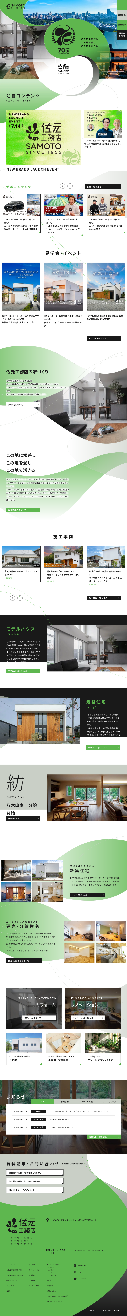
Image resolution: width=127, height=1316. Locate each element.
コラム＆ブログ (34, 1286)
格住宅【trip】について (98, 747)
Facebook (82, 1279)
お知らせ (65, 1101)
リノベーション (53, 1275)
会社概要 (32, 1280)
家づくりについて (15, 404)
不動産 (49, 1280)
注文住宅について (79, 895)
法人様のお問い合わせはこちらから (25, 1181)
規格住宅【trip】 (12, 1280)
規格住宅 (51, 1270)
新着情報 (32, 1275)
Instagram (82, 1265)
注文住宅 (9, 578)
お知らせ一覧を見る (98, 1137)
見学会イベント (122, 34)
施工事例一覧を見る (98, 598)
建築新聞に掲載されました (59, 1119)
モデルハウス (11, 1286)
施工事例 (32, 1265)
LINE (79, 1272)
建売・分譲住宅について (18, 960)
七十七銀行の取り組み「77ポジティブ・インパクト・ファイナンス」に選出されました (79, 1111)
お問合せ (122, 15)
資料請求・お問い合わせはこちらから (25, 1172)
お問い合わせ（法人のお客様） (57, 1296)
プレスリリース (109, 1101)
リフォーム (51, 1273)
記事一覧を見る (94, 186)
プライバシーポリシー (54, 1301)
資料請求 (50, 1286)
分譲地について (15, 818)
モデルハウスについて (17, 671)
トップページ (11, 1265)
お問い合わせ (51, 1291)
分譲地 (8, 1291)
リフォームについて (32, 1017)
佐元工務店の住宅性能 (14, 1275)
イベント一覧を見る (98, 338)
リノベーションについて (83, 1017)
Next (68, 187)
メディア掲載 (87, 1101)
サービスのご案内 (53, 1265)
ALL (43, 1101)
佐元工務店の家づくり (14, 1270)
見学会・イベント (35, 1270)
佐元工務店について (17, 510)
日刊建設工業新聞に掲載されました (63, 1127)
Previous (61, 187)
